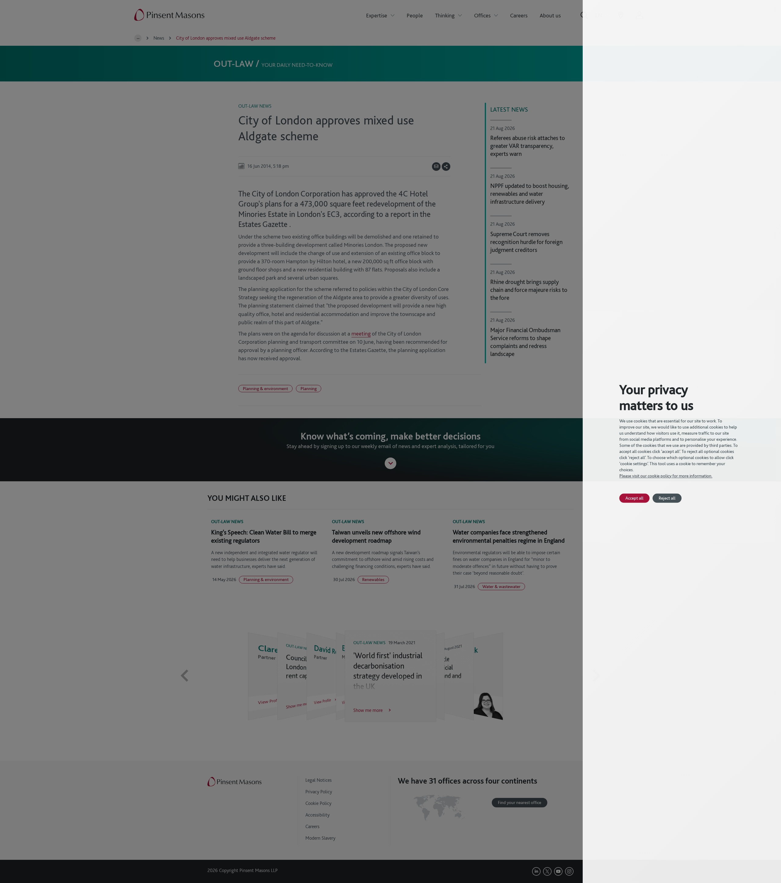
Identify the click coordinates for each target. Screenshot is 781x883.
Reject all (667, 498)
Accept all (634, 498)
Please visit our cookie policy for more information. (665, 476)
